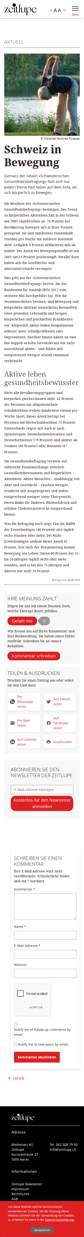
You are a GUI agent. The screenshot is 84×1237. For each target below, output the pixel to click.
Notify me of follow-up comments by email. (42, 1032)
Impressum (20, 1189)
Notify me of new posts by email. (43, 1044)
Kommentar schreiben (34, 656)
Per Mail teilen (23, 723)
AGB (14, 1199)
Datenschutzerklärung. (60, 1220)
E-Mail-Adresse (27, 945)
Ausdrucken (62, 742)
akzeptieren (42, 1230)
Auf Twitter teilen (62, 701)
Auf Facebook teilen (60, 723)
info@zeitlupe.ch (63, 1149)
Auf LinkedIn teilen (27, 742)
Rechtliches (20, 1194)
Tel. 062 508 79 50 (63, 1144)
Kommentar (24, 889)
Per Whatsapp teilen (25, 701)
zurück (18, 1078)
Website (20, 964)
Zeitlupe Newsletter (26, 1184)
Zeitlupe (20, 9)
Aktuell (14, 42)
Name (20, 926)
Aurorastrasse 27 (24, 1154)
